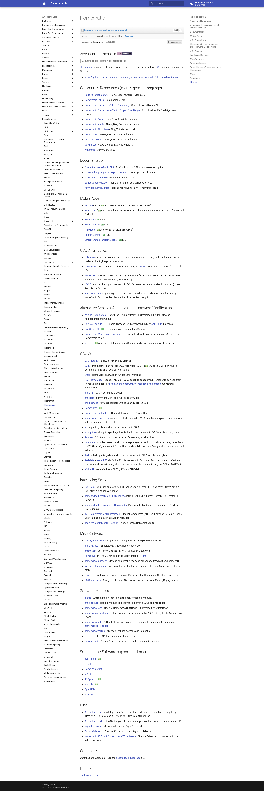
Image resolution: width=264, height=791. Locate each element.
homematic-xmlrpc (95, 631)
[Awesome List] (44, 4)
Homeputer (91, 408)
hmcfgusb (90, 550)
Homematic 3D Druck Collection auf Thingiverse (110, 736)
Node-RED (102, 460)
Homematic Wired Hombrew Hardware (105, 334)
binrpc (88, 597)
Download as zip (174, 42)
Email (87, 374)
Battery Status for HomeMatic (101, 240)
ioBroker (89, 674)
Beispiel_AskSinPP (95, 324)
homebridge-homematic (97, 496)
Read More (129, 36)
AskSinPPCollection (95, 315)
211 (176, 30)
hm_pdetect (91, 403)
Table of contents (199, 17)
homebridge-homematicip (98, 505)
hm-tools (89, 397)
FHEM (88, 664)
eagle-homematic (94, 726)
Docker (142, 266)
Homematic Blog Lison (97, 129)
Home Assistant (93, 669)
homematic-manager (96, 561)
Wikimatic (90, 149)
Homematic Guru (94, 119)
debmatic (90, 257)
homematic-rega (93, 608)
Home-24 (90, 219)
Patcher (89, 437)
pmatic (88, 636)
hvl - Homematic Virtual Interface (102, 514)
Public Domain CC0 (90, 775)
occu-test (90, 575)
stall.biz (89, 343)
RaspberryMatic (93, 293)
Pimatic (89, 694)
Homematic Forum (95, 100)
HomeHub (90, 556)
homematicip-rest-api (96, 613)
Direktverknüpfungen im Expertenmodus (106, 172)
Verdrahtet (90, 144)
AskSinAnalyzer (93, 712)
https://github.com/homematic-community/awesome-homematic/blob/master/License (132, 77)
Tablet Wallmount (94, 731)
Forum (142, 556)
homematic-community (95, 30)
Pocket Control (93, 234)
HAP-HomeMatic (94, 380)
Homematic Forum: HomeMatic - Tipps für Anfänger (112, 110)
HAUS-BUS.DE (92, 329)
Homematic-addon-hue (97, 413)
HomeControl (92, 224)
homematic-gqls (93, 622)
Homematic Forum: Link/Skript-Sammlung (107, 105)
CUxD (87, 365)
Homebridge (119, 496)
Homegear (90, 275)
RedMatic (90, 460)
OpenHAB (90, 689)
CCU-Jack (90, 487)
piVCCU (89, 284)
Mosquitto (90, 432)
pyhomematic (92, 641)
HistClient (90, 210)
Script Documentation (96, 182)
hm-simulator (92, 545)
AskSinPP (156, 324)
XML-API (89, 469)
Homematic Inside (94, 124)
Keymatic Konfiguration (97, 187)
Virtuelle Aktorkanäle (96, 177)
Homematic (86, 67)
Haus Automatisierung (97, 95)
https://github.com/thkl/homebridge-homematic (135, 383)
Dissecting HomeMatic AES (99, 167)
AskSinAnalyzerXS (94, 721)
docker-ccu (91, 266)
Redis (88, 455)
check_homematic (95, 540)
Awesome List (49, 17)
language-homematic (96, 566)
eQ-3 (158, 67)
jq (86, 427)
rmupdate (90, 442)
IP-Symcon (90, 679)
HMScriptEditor (93, 580)
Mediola (89, 684)
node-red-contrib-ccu (96, 523)
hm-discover (91, 603)
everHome (90, 658)
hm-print (89, 392)
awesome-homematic (117, 30)
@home (89, 205)
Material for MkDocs (61, 787)
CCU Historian (92, 360)
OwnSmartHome (93, 139)
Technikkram (91, 134)
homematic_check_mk (97, 418)
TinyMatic (90, 229)
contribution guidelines (128, 758)
